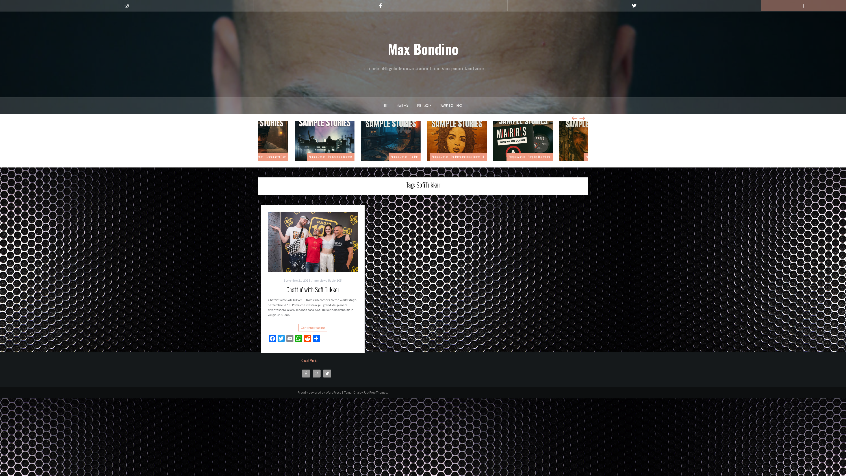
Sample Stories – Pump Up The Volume (562, 156)
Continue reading (313, 327)
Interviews (320, 280)
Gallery (402, 105)
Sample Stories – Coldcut (437, 156)
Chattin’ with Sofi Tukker (313, 289)
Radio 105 (335, 280)
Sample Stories (451, 105)
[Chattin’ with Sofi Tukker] (313, 241)
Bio (386, 105)
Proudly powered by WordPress (319, 392)
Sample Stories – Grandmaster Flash (298, 156)
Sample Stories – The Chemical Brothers (362, 156)
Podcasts (424, 105)
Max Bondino (423, 49)
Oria (356, 392)
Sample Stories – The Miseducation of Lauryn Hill (490, 156)
